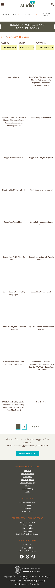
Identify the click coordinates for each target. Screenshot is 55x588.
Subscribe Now (27, 453)
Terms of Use (15, 581)
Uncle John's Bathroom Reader (27, 534)
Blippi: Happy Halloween (13, 158)
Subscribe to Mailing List (27, 551)
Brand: (22, 43)
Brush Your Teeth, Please (13, 222)
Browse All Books (27, 474)
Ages (3, 37)
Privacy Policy (29, 581)
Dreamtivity (27, 525)
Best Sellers (9, 14)
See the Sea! (41, 402)
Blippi (27, 14)
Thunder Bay (27, 531)
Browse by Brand (27, 480)
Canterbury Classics (27, 522)
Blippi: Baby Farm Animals (41, 117)
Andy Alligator (13, 77)
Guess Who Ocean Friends (41, 292)
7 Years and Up (27, 511)
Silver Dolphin (27, 528)
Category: (39, 43)
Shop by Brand (46, 14)
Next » (35, 427)
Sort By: (4, 43)
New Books (27, 477)
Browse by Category (27, 483)
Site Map (41, 581)
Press (27, 492)
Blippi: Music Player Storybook (41, 158)
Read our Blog (27, 548)
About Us (27, 471)
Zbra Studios (34, 584)
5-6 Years (27, 508)
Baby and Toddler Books (18, 37)
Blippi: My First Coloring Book (13, 190)
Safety (27, 486)
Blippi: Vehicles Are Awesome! (41, 190)
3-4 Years (27, 505)
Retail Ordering (27, 489)
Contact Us (27, 545)
